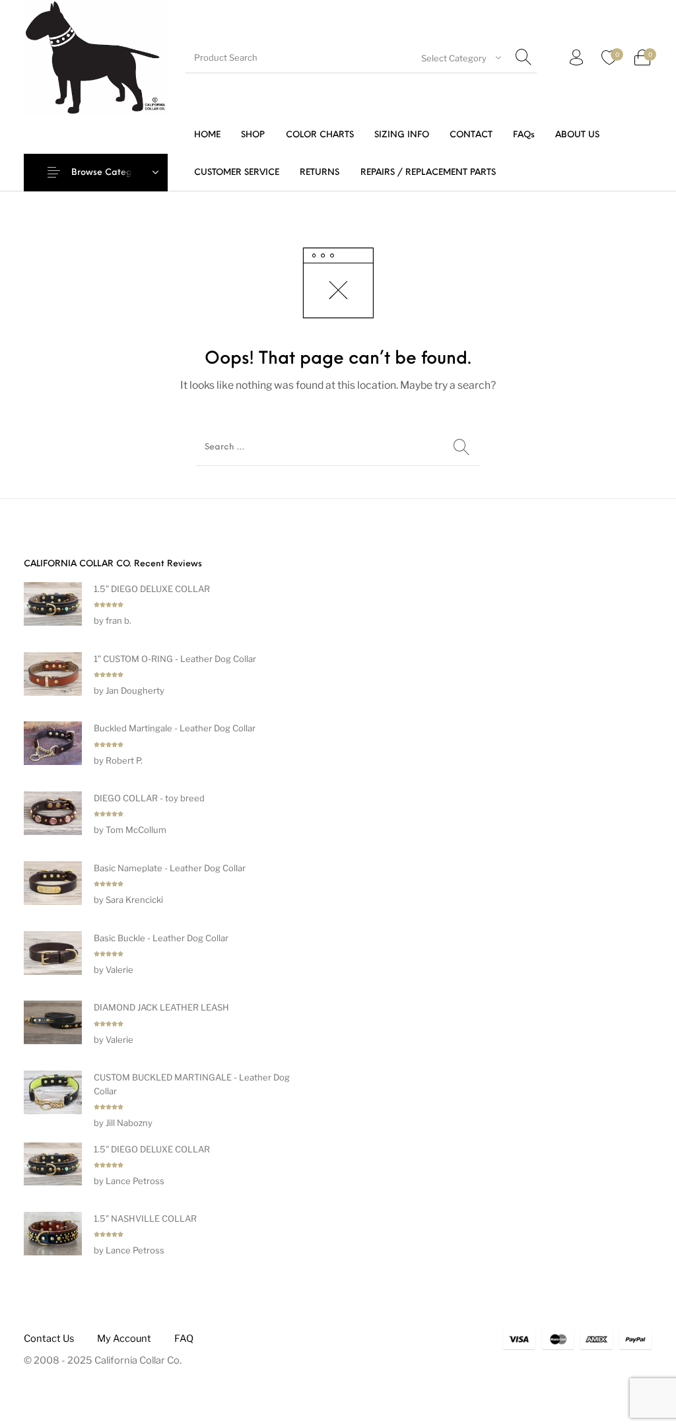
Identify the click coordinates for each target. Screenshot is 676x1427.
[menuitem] (207, 135)
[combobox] (461, 58)
